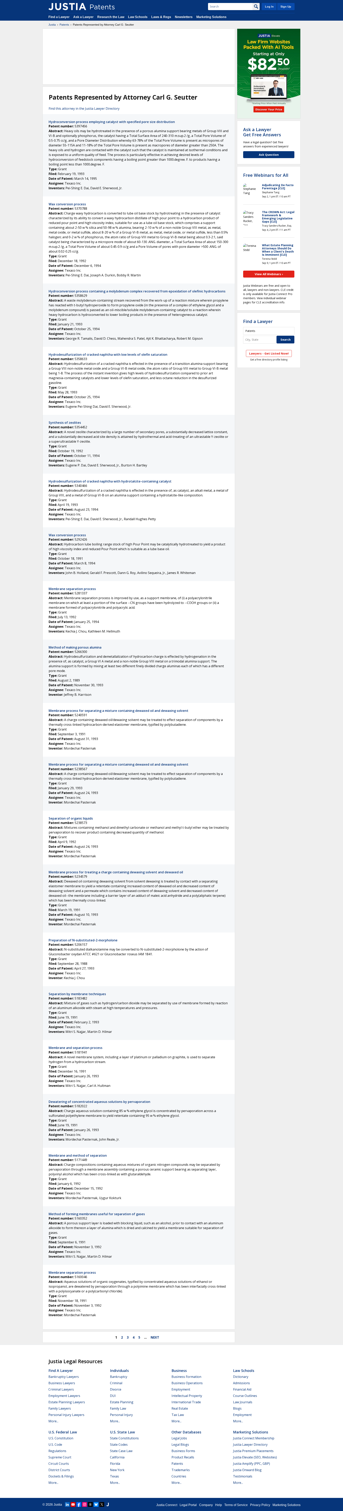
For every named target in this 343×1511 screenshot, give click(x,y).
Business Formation (186, 1377)
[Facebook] (78, 1504)
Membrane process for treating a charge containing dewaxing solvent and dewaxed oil (116, 872)
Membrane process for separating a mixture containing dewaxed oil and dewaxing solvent (118, 710)
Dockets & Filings (61, 1476)
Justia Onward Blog (247, 1470)
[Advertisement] (139, 56)
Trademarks (181, 1470)
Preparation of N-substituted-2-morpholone (83, 940)
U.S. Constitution (60, 1438)
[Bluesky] (96, 1504)
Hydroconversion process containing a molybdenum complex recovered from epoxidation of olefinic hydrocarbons (137, 291)
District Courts (59, 1470)
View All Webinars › (269, 274)
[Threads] (90, 1504)
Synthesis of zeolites (65, 422)
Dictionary (240, 1377)
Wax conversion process (67, 204)
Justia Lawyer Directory (250, 1444)
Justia (52, 24)
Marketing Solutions (211, 17)
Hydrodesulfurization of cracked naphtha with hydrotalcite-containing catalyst (110, 481)
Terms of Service (236, 1505)
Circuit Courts (58, 1463)
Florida (115, 1463)
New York (117, 1470)
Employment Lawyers (64, 1396)
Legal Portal (188, 1505)
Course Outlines (245, 1396)
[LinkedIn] (67, 1504)
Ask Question (269, 155)
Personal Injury (121, 1415)
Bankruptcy (118, 1377)
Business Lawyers (61, 1383)
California (117, 1457)
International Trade (186, 1402)
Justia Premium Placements (253, 1451)
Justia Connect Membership (253, 1438)
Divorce (115, 1389)
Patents (64, 24)
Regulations (57, 1451)
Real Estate (180, 1408)
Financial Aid (242, 1389)
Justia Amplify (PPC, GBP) (251, 1463)
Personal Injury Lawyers (66, 1415)
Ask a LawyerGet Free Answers (262, 131)
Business (179, 1370)
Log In (269, 6)
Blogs (237, 1408)
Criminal (116, 1383)
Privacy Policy (260, 1505)
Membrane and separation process (75, 1048)
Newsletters (184, 17)
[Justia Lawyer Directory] (107, 1504)
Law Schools (137, 17)
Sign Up (285, 6)
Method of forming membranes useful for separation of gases (97, 1214)
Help (218, 1505)
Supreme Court (59, 1457)
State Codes (119, 1444)
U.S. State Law (122, 1432)
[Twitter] (101, 1504)
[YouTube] (73, 1504)
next (155, 1337)
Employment (181, 1389)
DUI (113, 1396)
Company (206, 1505)
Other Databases (186, 1432)
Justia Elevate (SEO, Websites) (255, 1457)
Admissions (241, 1383)
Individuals (119, 1370)
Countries (179, 1476)
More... (53, 1421)
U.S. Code (55, 1444)
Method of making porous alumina (75, 647)
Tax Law (178, 1415)
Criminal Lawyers (61, 1389)
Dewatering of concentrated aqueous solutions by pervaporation (99, 1102)
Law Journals (242, 1402)
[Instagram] (84, 1504)
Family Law (118, 1408)
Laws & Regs (161, 17)
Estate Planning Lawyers (66, 1402)
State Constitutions (124, 1438)
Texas (114, 1476)
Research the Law (110, 17)
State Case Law (121, 1451)
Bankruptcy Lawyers (63, 1377)
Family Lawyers (59, 1408)
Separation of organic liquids (71, 818)
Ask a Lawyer (83, 17)
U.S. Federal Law (62, 1432)
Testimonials (242, 1476)
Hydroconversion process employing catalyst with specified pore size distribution (112, 122)
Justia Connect (166, 1505)
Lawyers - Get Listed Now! (269, 353)
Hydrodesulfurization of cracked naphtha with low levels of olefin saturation (108, 354)
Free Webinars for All (265, 175)
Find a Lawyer (58, 17)
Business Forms (183, 1451)
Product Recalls (183, 1457)
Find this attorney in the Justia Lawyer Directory (84, 108)
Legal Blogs (180, 1444)
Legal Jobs (179, 1438)
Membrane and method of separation (78, 1155)
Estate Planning (121, 1402)
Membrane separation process (72, 589)
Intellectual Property (187, 1396)
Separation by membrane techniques (77, 994)
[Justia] (67, 6)
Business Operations (187, 1383)
